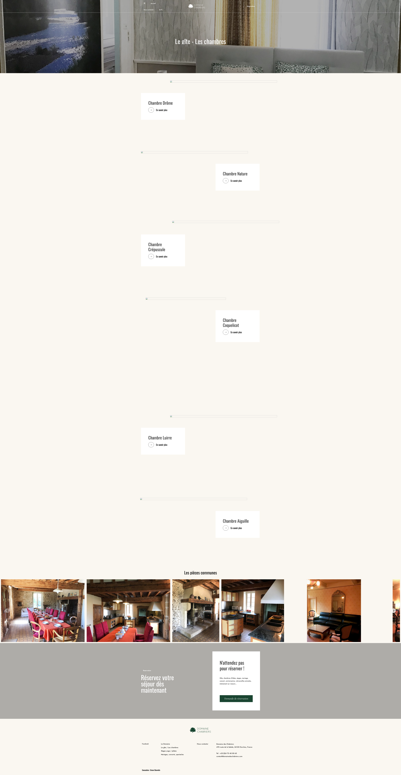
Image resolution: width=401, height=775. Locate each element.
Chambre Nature (235, 173)
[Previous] (7, 610)
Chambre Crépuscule (156, 246)
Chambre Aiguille (236, 521)
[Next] (393, 610)
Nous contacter (149, 10)
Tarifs (160, 10)
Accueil (153, 3)
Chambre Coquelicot (231, 322)
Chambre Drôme (160, 103)
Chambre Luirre (160, 437)
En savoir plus (161, 110)
